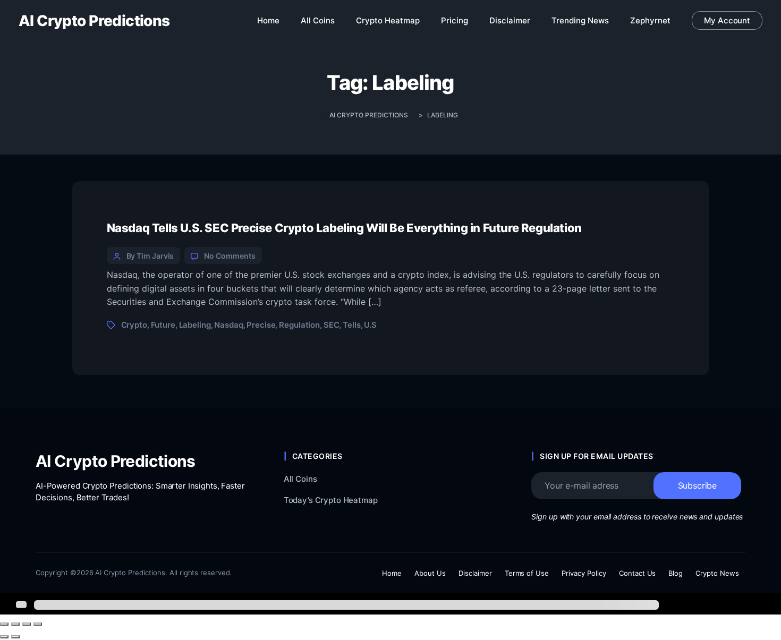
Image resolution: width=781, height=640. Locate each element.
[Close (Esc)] (37, 624)
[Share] (26, 624)
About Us (430, 573)
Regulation (299, 325)
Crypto (134, 325)
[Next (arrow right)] (15, 636)
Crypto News (717, 573)
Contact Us (637, 573)
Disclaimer (475, 573)
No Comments (229, 255)
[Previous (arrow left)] (4, 636)
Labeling (195, 325)
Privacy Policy (584, 573)
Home (392, 573)
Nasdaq (228, 325)
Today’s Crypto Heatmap (331, 500)
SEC (331, 325)
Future (163, 325)
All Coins (300, 479)
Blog (675, 573)
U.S (370, 325)
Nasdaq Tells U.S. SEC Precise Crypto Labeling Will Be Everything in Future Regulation (344, 228)
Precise (261, 325)
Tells (351, 325)
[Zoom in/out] (4, 624)
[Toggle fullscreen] (15, 624)
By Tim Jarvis (150, 255)
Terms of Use (527, 573)
